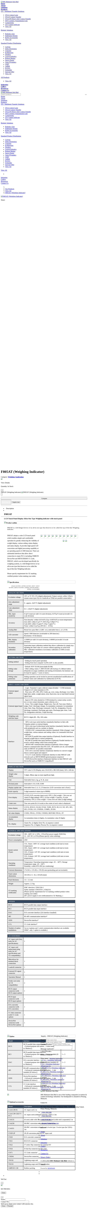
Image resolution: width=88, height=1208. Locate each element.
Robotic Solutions (7, 30)
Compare (44, 498)
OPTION (29, 589)
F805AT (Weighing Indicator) (15, 193)
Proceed (10, 1206)
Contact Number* (47, 1044)
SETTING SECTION (26, 586)
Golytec (8, 47)
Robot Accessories (11, 38)
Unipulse (8, 51)
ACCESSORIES (35, 589)
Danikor (8, 54)
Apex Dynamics (10, 62)
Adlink (7, 66)
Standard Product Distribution (11, 43)
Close (3, 1193)
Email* (43, 1042)
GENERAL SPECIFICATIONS (31, 587)
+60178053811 (46, 1120)
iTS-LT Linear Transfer (13, 17)
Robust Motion (10, 58)
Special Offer (9, 72)
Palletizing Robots (11, 36)
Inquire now (16, 502)
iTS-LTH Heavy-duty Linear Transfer (18, 19)
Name (3, 1199)
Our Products (9, 189)
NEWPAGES (51, 1168)
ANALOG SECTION (15, 586)
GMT (7, 64)
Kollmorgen (9, 53)
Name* (43, 1040)
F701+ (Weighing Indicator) (50, 1064)
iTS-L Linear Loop (11, 15)
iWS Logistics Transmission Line (16, 21)
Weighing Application (56, 1058)
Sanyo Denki (9, 60)
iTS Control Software (12, 25)
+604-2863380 (46, 1112)
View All (8, 26)
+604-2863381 (46, 1116)
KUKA (7, 68)
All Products (5, 77)
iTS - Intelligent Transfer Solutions (12, 11)
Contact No (5, 1202)
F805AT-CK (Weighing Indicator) (52, 1087)
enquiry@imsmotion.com (50, 1123)
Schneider (8, 70)
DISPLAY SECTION (19, 587)
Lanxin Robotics (10, 56)
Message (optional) (47, 1049)
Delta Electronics (11, 49)
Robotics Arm (10, 34)
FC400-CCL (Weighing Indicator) (52, 1072)
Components (9, 23)
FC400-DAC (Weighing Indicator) (52, 1079)
